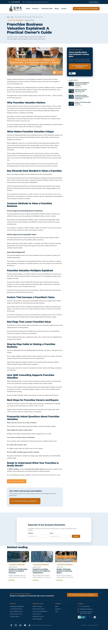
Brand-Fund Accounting (38, 609)
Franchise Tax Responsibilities (40, 611)
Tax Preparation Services (16, 609)
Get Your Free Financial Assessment (86, 8)
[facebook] (11, 625)
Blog (12, 17)
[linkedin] (20, 625)
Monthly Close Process (38, 616)
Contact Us (58, 609)
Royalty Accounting (37, 606)
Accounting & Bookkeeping (16, 606)
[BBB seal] (72, 73)
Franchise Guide (47, 8)
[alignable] (29, 625)
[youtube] (25, 625)
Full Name (31, 533)
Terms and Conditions (93, 625)
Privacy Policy (84, 625)
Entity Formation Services (16, 614)
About (28, 8)
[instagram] (15, 625)
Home (8, 17)
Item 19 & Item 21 (37, 614)
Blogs (57, 8)
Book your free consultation (17, 481)
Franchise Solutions (14, 616)
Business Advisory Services (16, 611)
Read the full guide (37, 619)
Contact (63, 8)
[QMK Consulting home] (13, 8)
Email (51, 533)
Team (56, 611)
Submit (76, 536)
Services (35, 8)
